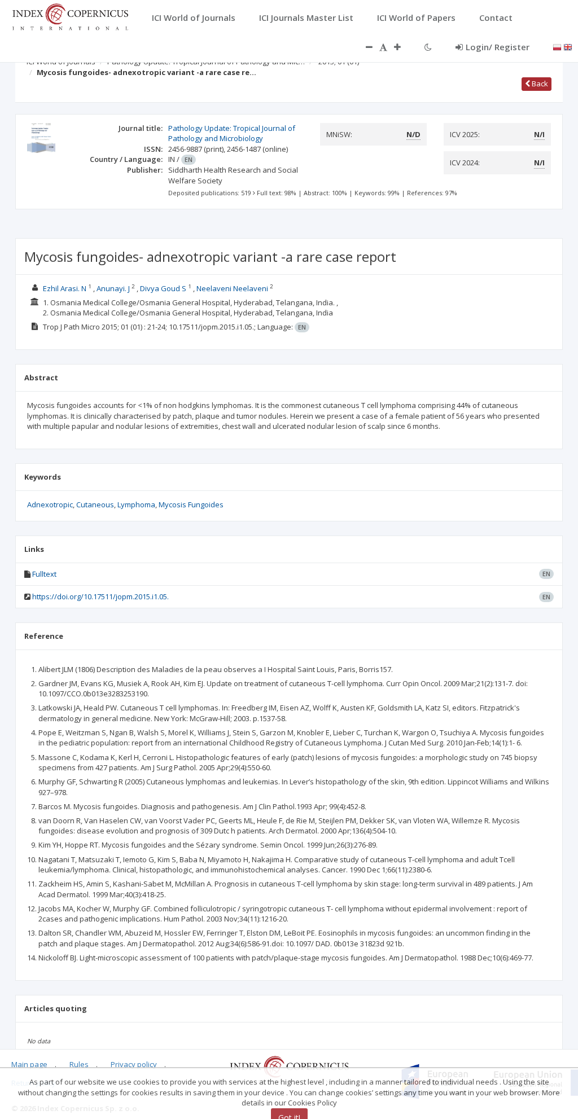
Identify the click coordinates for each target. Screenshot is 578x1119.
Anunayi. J (113, 288)
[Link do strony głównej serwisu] (70, 16)
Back (539, 83)
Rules (79, 1064)
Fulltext (44, 574)
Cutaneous (95, 504)
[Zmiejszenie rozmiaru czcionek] (363, 47)
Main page (29, 1064)
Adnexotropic (50, 504)
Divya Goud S (163, 288)
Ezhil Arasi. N (64, 288)
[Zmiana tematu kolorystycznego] (428, 47)
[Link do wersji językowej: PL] (557, 46)
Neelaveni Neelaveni (232, 288)
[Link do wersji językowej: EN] (567, 46)
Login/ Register (497, 46)
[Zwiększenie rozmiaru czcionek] (403, 47)
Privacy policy (134, 1064)
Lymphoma (136, 504)
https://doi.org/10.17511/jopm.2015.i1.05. (100, 596)
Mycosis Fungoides (191, 504)
